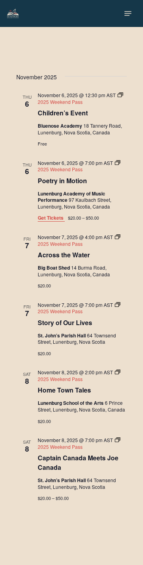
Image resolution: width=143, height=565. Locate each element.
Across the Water (64, 254)
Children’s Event (63, 112)
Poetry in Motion (62, 180)
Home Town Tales (64, 390)
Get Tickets (51, 217)
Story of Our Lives (65, 322)
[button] (128, 13)
